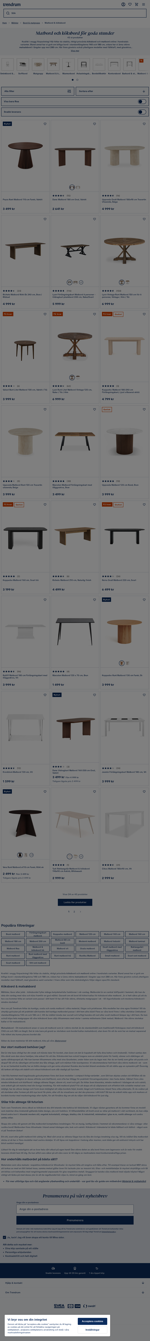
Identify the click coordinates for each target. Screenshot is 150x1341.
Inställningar (93, 1330)
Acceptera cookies (92, 1321)
